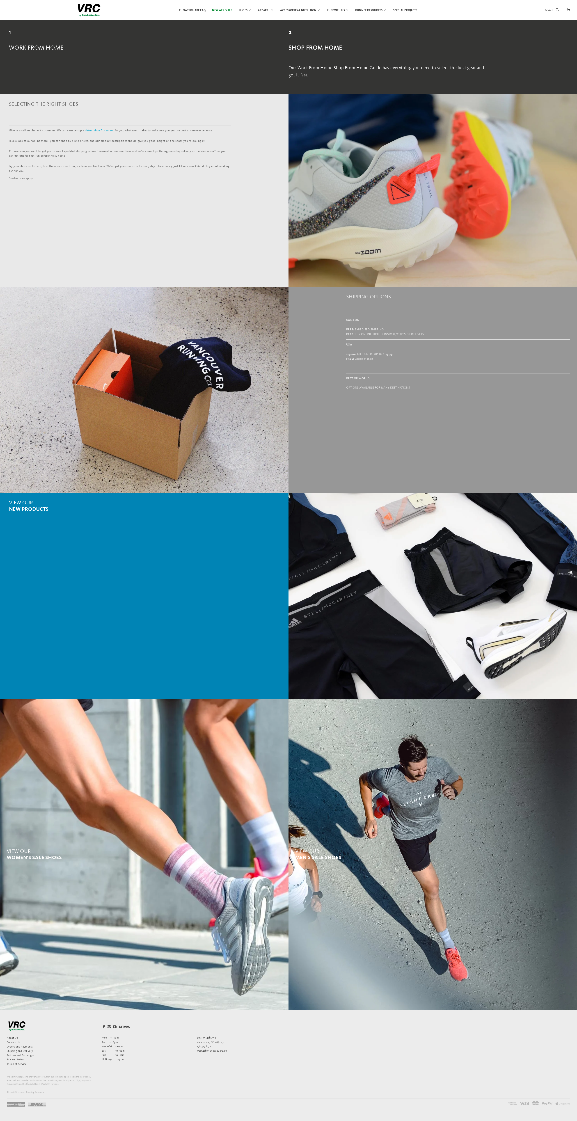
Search (549, 10)
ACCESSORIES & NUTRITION (298, 10)
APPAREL (264, 10)
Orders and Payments (20, 1046)
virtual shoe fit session (99, 130)
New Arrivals (222, 10)
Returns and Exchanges (20, 1055)
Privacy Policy (15, 1059)
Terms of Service (17, 1063)
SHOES (243, 10)
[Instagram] (109, 1027)
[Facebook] (103, 1027)
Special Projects (405, 10)
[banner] (89, 10)
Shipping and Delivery (20, 1050)
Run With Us (336, 10)
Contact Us (13, 1042)
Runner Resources (369, 10)
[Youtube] (115, 1027)
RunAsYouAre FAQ (192, 10)
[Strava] (124, 1026)
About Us (12, 1037)
